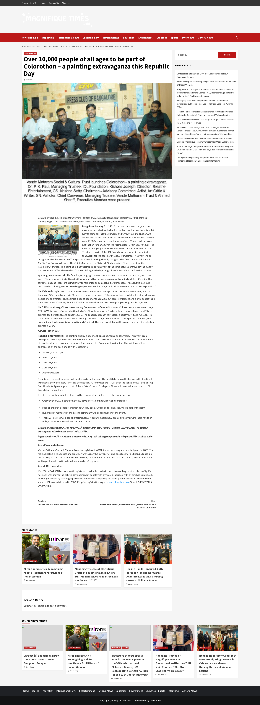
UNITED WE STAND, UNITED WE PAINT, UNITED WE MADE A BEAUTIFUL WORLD (128, 504)
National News (111, 37)
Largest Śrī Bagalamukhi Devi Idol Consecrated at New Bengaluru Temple (202, 75)
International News (68, 37)
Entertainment (91, 37)
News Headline (30, 37)
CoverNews (140, 700)
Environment (145, 37)
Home (43, 3)
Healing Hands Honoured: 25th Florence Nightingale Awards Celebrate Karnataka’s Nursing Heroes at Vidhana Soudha (205, 113)
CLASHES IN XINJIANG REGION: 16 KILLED (58, 503)
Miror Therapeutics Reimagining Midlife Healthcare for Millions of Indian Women (44, 572)
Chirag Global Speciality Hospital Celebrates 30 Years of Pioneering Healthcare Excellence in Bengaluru (203, 159)
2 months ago (82, 584)
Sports (174, 37)
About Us (66, 3)
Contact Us (54, 3)
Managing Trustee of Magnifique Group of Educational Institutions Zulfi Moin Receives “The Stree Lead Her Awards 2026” (205, 103)
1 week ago (30, 667)
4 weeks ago (30, 580)
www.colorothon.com (118, 482)
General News (205, 37)
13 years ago (30, 80)
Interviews (188, 37)
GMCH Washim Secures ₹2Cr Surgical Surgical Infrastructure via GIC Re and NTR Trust (205, 121)
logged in (42, 605)
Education (128, 37)
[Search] (236, 37)
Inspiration (48, 37)
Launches (162, 37)
